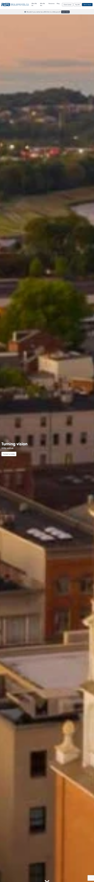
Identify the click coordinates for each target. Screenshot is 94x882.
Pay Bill (77, 5)
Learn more (65, 12)
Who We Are (42, 4)
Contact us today (9, 454)
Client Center (67, 5)
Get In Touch (87, 5)
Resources (52, 3)
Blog (58, 3)
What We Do (34, 4)
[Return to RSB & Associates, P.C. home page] (15, 4)
